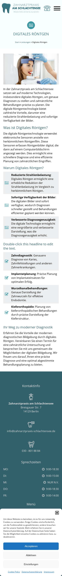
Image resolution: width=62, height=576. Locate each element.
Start (17, 42)
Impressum (49, 571)
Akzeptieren (31, 546)
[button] (57, 512)
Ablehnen (31, 555)
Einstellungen (31, 564)
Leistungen (25, 42)
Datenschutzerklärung (32, 571)
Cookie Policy (14, 571)
